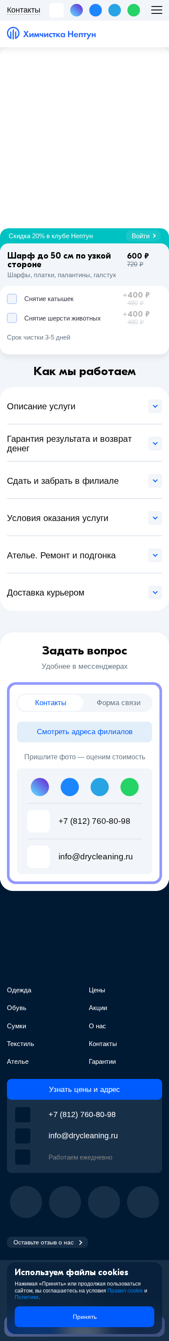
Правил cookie (125, 1291)
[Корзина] (154, 34)
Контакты (103, 1043)
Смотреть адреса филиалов (85, 732)
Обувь (16, 1007)
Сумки (16, 1026)
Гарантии (102, 1061)
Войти (141, 236)
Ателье (18, 1061)
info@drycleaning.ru (83, 1135)
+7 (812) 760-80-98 (82, 1114)
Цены (97, 990)
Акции (98, 1007)
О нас (97, 1026)
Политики (27, 1297)
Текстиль (20, 1043)
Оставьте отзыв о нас (43, 1242)
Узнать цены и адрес (84, 1089)
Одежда (19, 990)
